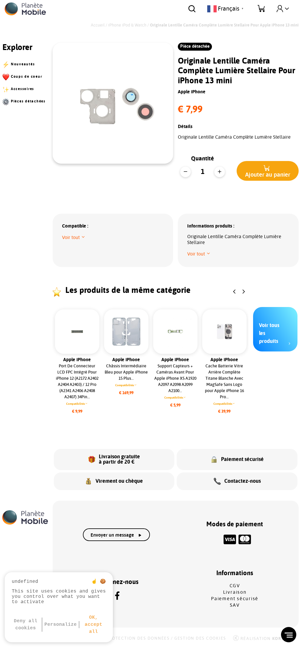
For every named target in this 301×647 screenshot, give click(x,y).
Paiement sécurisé (234, 598)
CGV (235, 585)
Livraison (235, 592)
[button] (268, 171)
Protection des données (138, 638)
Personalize (60, 624)
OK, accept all (93, 624)
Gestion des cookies (200, 638)
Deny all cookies (25, 624)
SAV (235, 605)
